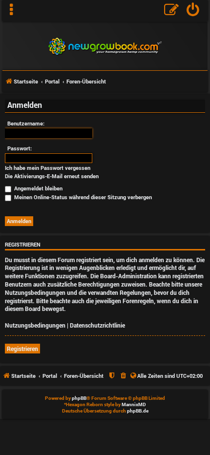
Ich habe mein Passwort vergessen (47, 168)
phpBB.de (137, 411)
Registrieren (22, 348)
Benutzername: (25, 123)
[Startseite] (105, 45)
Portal (52, 81)
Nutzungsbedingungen (35, 325)
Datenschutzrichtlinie (97, 325)
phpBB (79, 398)
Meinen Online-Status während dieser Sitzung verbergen (82, 197)
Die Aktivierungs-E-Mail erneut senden (52, 176)
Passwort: (19, 148)
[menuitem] (193, 10)
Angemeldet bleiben (38, 188)
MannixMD (134, 404)
